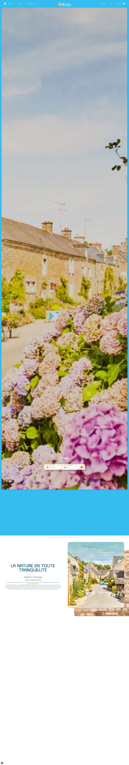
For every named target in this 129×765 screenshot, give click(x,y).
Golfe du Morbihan (15, 582)
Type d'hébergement (67, 465)
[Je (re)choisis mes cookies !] (2, 763)
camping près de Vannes (35, 582)
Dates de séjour (49, 465)
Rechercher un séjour (81, 467)
